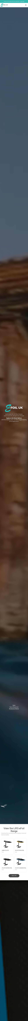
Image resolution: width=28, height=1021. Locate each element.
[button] (26, 5)
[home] (6, 5)
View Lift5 (14, 875)
